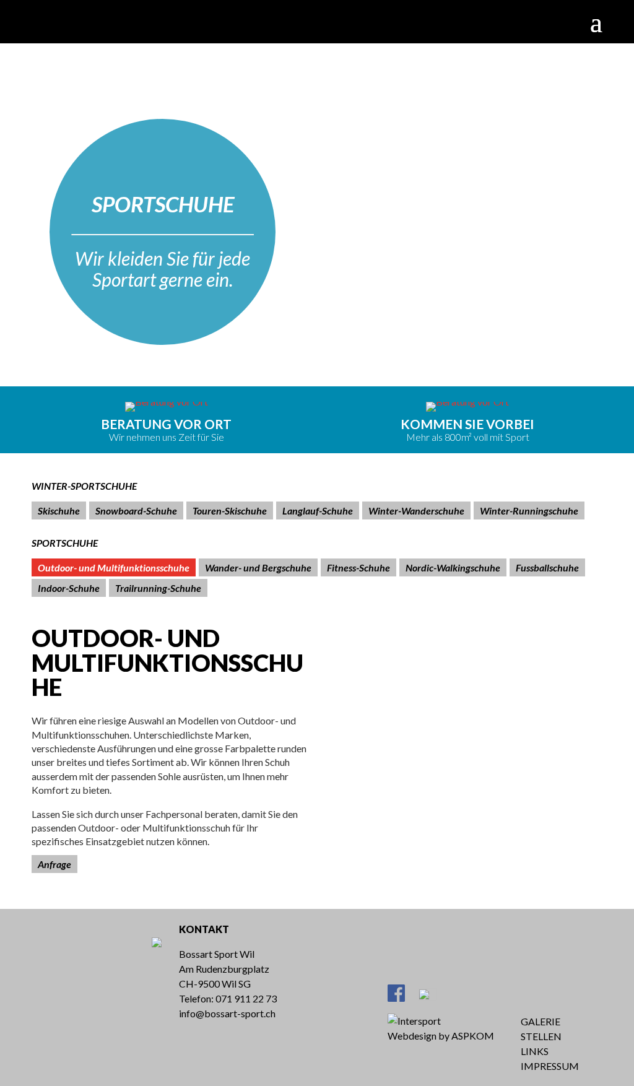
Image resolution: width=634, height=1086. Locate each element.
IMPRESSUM (550, 1066)
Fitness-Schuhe (358, 567)
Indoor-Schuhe (69, 588)
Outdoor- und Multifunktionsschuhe (113, 567)
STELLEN (541, 1036)
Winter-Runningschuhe (529, 510)
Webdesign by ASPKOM (441, 1035)
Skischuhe (59, 510)
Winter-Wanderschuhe (416, 510)
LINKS (535, 1051)
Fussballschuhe (547, 567)
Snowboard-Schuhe (136, 510)
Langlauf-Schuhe (317, 510)
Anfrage (54, 864)
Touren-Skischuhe (230, 510)
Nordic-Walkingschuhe (453, 567)
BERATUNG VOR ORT (166, 424)
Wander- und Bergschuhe (258, 567)
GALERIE (540, 1021)
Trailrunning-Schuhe (158, 588)
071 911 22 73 (246, 998)
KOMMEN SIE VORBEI (467, 424)
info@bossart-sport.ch (227, 1013)
